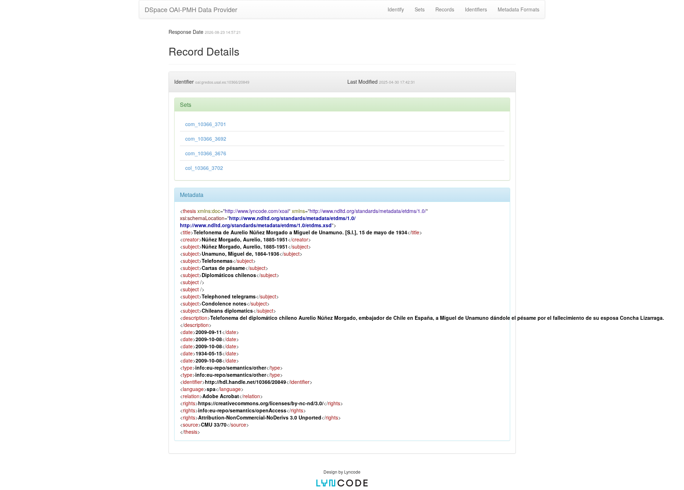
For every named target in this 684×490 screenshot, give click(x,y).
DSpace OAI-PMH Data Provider (191, 9)
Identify (396, 9)
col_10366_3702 (204, 167)
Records (444, 9)
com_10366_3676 (205, 153)
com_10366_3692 (205, 138)
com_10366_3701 (205, 123)
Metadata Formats (518, 9)
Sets (420, 9)
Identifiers (476, 9)
